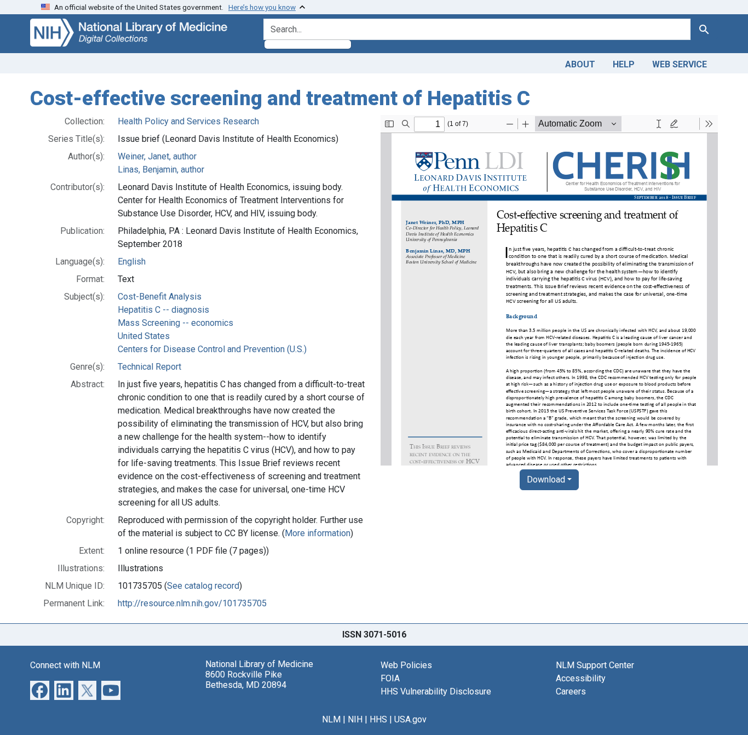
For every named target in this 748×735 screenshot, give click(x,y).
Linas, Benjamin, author (161, 169)
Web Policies (406, 665)
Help (624, 64)
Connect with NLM (65, 665)
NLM (331, 719)
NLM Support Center (595, 665)
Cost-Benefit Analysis (160, 296)
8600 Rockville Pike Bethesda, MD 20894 (245, 679)
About (580, 64)
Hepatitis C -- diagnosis (163, 310)
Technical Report (149, 366)
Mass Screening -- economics (175, 323)
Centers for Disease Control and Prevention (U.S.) (212, 349)
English (132, 261)
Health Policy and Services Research (188, 121)
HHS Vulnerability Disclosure (436, 691)
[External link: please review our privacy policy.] (39, 689)
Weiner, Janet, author (157, 156)
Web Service (679, 64)
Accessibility (581, 678)
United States (144, 336)
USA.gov (410, 719)
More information (317, 533)
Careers (571, 691)
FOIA (390, 678)
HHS (378, 719)
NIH (355, 719)
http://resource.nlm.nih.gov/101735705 (192, 603)
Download (546, 479)
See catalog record (203, 586)
